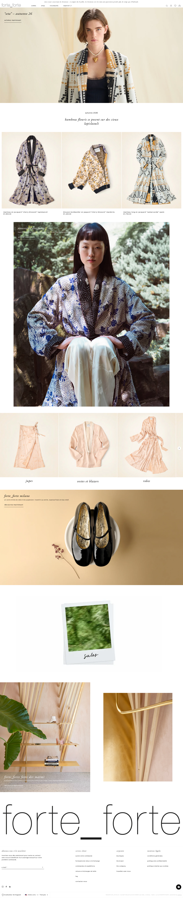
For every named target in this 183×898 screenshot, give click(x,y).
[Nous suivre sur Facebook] (6, 886)
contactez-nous (81, 881)
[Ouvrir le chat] (178, 887)
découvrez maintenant (13, 505)
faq (77, 876)
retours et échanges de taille (86, 871)
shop (43, 5)
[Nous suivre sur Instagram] (2, 886)
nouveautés (54, 5)
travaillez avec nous (123, 871)
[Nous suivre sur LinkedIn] (10, 886)
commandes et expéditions (85, 866)
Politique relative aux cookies (157, 866)
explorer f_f (67, 5)
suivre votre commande (84, 856)
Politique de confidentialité (157, 861)
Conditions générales (155, 856)
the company (121, 866)
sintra (180, 895)
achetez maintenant (12, 20)
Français (43, 895)
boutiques (120, 856)
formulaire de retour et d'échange (88, 861)
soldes (33, 5)
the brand (120, 861)
